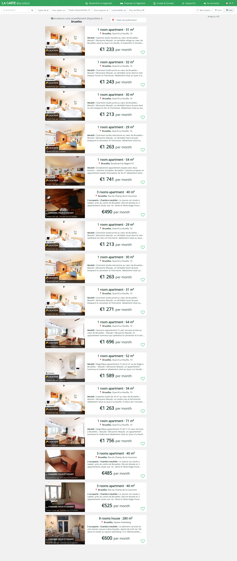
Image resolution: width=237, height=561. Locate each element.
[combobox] (15, 10)
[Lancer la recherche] (32, 10)
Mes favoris (204, 10)
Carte (219, 10)
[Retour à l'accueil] (15, 3)
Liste (230, 10)
